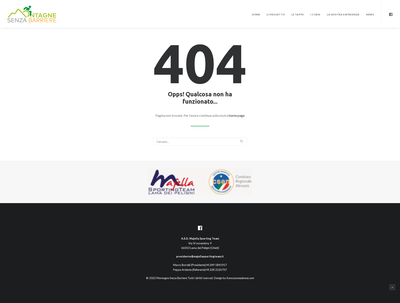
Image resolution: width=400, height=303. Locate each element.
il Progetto (275, 14)
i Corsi (315, 14)
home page (237, 115)
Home (256, 14)
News (370, 14)
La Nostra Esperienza (343, 14)
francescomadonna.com (240, 278)
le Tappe (297, 14)
